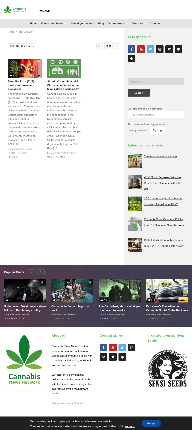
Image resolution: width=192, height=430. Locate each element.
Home (33, 23)
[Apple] (178, 49)
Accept (151, 423)
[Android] (131, 58)
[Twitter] (150, 49)
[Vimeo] (169, 49)
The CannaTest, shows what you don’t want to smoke (120, 308)
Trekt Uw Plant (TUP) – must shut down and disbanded (22, 85)
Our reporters (116, 23)
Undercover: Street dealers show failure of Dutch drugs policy (25, 308)
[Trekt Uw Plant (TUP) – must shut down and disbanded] (25, 68)
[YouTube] (141, 49)
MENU (46, 11)
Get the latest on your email (145, 108)
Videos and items (52, 23)
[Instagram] (160, 49)
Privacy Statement (75, 402)
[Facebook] (131, 49)
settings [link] (130, 426)
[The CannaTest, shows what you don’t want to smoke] (120, 291)
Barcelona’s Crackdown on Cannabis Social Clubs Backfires (167, 308)
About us (137, 23)
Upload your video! (82, 23)
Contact (155, 23)
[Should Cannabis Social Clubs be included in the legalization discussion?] (64, 68)
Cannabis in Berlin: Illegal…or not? (70, 308)
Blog (101, 23)
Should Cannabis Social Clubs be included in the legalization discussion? (63, 85)
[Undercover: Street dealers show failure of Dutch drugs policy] (25, 291)
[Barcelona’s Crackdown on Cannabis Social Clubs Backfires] (167, 291)
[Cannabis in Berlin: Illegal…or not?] (72, 291)
